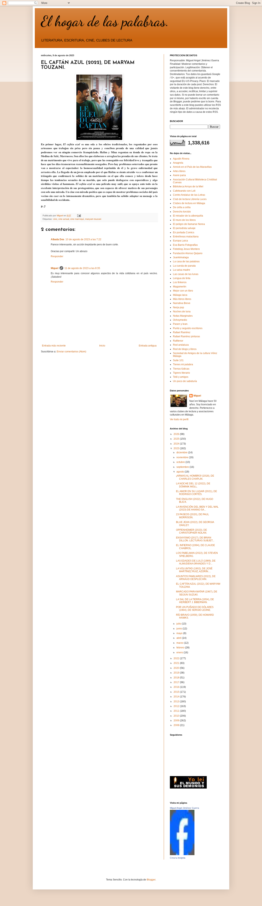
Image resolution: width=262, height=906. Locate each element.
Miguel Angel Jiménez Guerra (184, 808)
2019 (177, 672)
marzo (180, 642)
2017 (177, 682)
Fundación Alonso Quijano (187, 253)
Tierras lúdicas (181, 368)
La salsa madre (181, 269)
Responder (57, 256)
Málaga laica (180, 295)
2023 (177, 448)
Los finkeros (179, 282)
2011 (177, 710)
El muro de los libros (184, 220)
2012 (177, 706)
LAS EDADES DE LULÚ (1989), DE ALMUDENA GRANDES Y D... (196, 562)
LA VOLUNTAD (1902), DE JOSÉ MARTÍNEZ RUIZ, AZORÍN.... (194, 570)
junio (179, 628)
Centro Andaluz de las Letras (189, 194)
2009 (177, 720)
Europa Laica (180, 240)
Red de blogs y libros (184, 349)
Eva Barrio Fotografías (185, 245)
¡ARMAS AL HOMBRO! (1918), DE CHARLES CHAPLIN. (195, 477)
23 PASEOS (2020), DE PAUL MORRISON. (192, 516)
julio (179, 623)
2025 (177, 438)
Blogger (151, 879)
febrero (180, 647)
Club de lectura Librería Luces (190, 199)
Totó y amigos (180, 376)
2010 (177, 715)
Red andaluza (181, 344)
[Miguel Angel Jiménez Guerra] (182, 854)
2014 (177, 696)
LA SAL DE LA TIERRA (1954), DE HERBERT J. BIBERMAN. (195, 601)
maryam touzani (93, 219)
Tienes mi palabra (183, 364)
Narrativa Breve (181, 303)
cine (55, 219)
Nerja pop (178, 307)
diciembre (182, 452)
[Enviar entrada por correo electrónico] (78, 215)
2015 (177, 691)
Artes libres (179, 171)
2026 (177, 434)
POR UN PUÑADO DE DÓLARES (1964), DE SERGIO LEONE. (194, 608)
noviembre (182, 457)
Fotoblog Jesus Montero (186, 249)
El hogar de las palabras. (105, 21)
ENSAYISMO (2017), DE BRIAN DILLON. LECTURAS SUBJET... (195, 539)
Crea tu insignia (177, 858)
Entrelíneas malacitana (186, 236)
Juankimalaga (181, 257)
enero (180, 652)
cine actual (63, 219)
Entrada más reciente (54, 345)
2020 (177, 668)
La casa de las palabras (186, 261)
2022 (177, 658)
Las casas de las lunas (185, 274)
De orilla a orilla (182, 207)
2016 (177, 687)
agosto (180, 471)
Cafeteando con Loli (184, 190)
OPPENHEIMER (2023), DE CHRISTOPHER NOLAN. (191, 531)
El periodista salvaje (184, 228)
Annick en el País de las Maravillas (192, 166)
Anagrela (178, 162)
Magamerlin (179, 286)
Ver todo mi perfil (179, 419)
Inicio (102, 345)
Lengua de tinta (181, 278)
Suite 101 (178, 360)
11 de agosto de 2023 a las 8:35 (82, 268)
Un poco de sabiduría (185, 381)
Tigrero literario (181, 372)
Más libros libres (182, 299)
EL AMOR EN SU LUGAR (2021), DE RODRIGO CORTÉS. (196, 493)
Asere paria (179, 175)
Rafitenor (178, 340)
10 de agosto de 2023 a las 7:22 (83, 239)
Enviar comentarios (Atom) (71, 351)
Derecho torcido (182, 211)
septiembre (183, 467)
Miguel (54, 268)
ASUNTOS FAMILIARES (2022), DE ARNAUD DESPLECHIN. (196, 578)
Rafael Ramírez (181, 332)
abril (179, 638)
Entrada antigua (148, 345)
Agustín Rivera (181, 158)
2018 (177, 677)
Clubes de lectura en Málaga (189, 203)
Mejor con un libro (183, 290)
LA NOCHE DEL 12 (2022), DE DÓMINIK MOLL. (193, 485)
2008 (177, 725)
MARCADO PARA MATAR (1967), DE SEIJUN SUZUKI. (196, 593)
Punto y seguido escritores (187, 328)
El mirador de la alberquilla (188, 215)
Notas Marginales (183, 315)
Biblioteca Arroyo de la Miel (188, 186)
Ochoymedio (180, 319)
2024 (177, 443)
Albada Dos (57, 239)
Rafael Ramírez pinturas (186, 336)
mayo (179, 633)
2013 (177, 701)
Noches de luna (182, 311)
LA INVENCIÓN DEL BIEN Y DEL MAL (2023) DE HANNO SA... (197, 508)
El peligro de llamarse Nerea (189, 224)
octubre (180, 462)
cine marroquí (77, 219)
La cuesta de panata (184, 265)
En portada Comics (183, 232)
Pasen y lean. (180, 324)
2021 (177, 663)
